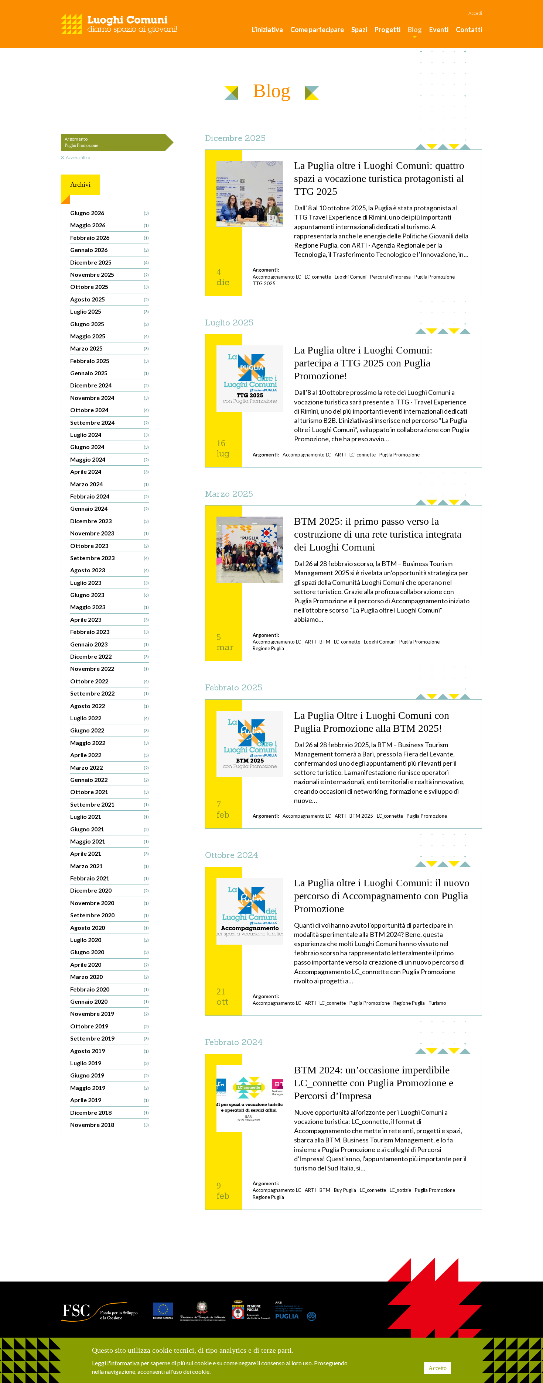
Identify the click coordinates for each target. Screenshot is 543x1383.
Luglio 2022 (109, 717)
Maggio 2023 (109, 606)
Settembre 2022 (109, 693)
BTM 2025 (361, 816)
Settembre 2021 (109, 804)
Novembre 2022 (109, 668)
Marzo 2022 (109, 767)
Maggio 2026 (109, 224)
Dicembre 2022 (109, 656)
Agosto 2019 (109, 1050)
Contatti (469, 29)
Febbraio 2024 (109, 496)
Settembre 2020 (109, 914)
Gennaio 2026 (109, 249)
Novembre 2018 (109, 1124)
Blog (415, 29)
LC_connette (318, 277)
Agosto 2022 (109, 705)
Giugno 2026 (109, 212)
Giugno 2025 (109, 323)
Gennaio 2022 (109, 779)
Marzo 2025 (109, 348)
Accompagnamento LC (277, 277)
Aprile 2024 (109, 471)
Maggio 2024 (109, 459)
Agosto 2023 (109, 569)
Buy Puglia (345, 1190)
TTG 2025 (264, 283)
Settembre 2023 (109, 557)
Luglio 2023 (109, 582)
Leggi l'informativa (116, 1362)
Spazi (359, 29)
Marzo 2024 (109, 483)
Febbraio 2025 (109, 360)
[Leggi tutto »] (343, 223)
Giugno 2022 (109, 730)
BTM (325, 642)
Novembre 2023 (109, 533)
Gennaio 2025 (109, 372)
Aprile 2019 (109, 1099)
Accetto (437, 1368)
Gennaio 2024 (109, 508)
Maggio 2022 (109, 742)
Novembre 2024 (109, 397)
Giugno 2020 (109, 951)
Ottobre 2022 (109, 680)
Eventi (438, 29)
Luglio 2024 (109, 434)
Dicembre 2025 (109, 262)
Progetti (387, 29)
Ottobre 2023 (109, 545)
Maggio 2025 (109, 335)
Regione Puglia (268, 648)
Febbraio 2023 (109, 631)
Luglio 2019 (109, 1062)
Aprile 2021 (109, 853)
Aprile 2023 (109, 619)
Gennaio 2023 (109, 644)
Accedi (475, 13)
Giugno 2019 (109, 1075)
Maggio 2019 (109, 1087)
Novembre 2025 (109, 274)
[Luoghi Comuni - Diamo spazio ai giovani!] (119, 24)
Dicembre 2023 (109, 520)
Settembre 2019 (109, 1038)
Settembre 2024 (109, 422)
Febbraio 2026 (109, 237)
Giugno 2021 (109, 828)
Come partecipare (317, 29)
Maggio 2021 (109, 841)
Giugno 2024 (109, 446)
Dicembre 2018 (109, 1112)
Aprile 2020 (109, 964)
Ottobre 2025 (109, 286)
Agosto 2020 (109, 927)
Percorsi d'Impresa (390, 277)
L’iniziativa (267, 29)
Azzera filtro (78, 157)
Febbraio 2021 (109, 878)
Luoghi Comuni (350, 277)
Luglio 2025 (109, 311)
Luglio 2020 (109, 939)
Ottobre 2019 (109, 1026)
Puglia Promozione (434, 277)
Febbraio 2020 (109, 989)
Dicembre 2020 (109, 890)
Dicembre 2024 (109, 385)
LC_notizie (400, 1190)
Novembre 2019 (109, 1013)
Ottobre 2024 (109, 409)
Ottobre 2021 (109, 791)
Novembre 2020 (109, 902)
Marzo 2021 (109, 865)
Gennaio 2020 (109, 1001)
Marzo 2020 (109, 976)
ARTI (340, 455)
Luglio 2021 (109, 816)
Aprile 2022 (109, 754)
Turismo (437, 1003)
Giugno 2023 (109, 594)
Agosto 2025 (109, 299)
